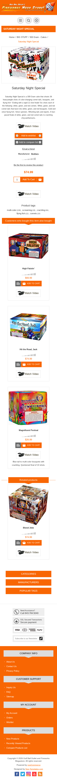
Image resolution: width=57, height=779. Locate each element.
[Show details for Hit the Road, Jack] (28, 327)
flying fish (21, 213)
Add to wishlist (28, 135)
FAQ (8, 692)
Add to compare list (28, 142)
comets (33, 213)
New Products (12, 739)
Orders (9, 717)
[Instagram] (28, 774)
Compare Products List (16, 748)
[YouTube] (34, 774)
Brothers (35, 154)
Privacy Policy (12, 671)
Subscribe (41, 638)
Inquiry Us (11, 687)
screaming (27, 210)
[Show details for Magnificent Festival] (28, 408)
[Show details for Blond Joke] (28, 505)
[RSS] (40, 774)
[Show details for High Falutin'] (28, 246)
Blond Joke (28, 528)
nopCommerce (34, 765)
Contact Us (11, 666)
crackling (41, 210)
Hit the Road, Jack (28, 349)
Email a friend (28, 149)
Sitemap (10, 696)
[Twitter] (22, 774)
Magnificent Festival (28, 430)
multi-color (11, 210)
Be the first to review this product (28, 165)
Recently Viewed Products (18, 743)
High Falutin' (28, 268)
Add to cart (29, 179)
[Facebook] (17, 774)
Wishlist (9, 722)
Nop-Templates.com (34, 769)
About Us (10, 662)
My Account (11, 713)
